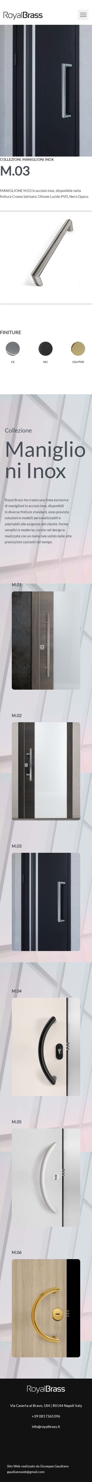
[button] (83, 14)
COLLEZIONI (10, 159)
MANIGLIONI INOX (38, 159)
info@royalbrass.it (46, 1426)
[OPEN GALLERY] (46, 91)
